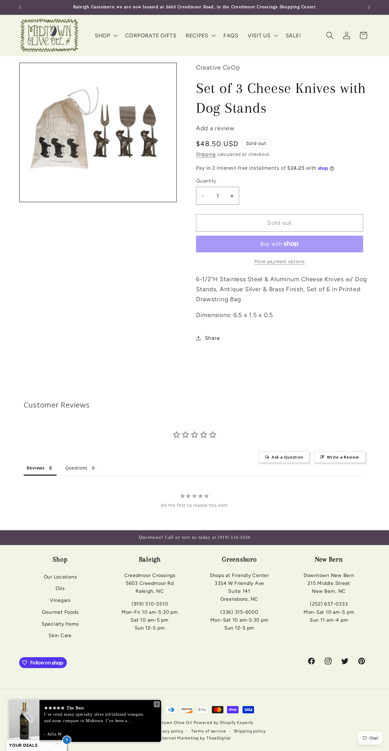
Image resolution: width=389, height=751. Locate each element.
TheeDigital (218, 738)
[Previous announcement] (20, 7)
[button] (105, 35)
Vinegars (60, 600)
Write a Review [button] (343, 457)
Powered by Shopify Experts (223, 722)
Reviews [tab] (36, 468)
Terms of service (208, 731)
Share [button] (212, 338)
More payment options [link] (279, 261)
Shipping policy (250, 731)
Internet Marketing (179, 738)
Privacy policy (169, 731)
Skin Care (60, 635)
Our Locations (60, 576)
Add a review (215, 128)
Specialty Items (60, 623)
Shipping (206, 154)
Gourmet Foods (60, 612)
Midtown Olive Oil (173, 722)
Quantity (206, 181)
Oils (60, 588)
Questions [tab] (76, 468)
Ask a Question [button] (287, 457)
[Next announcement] (369, 7)
